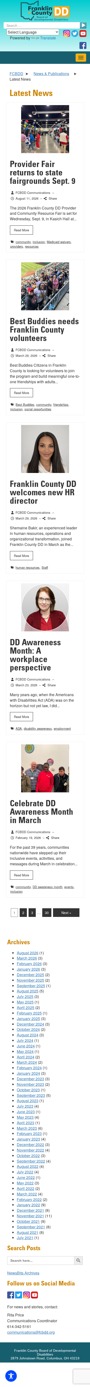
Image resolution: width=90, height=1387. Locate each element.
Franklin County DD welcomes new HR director (43, 492)
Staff (45, 567)
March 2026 (27, 958)
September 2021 (31, 1227)
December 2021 (30, 1210)
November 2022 (30, 1150)
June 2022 (26, 1177)
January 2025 (28, 1018)
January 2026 (28, 969)
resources (32, 246)
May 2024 (25, 1051)
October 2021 (28, 1221)
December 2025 (30, 974)
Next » (66, 912)
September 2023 (31, 1095)
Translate (48, 38)
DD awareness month (47, 887)
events (69, 887)
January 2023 (28, 1139)
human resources (28, 567)
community (23, 241)
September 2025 (31, 985)
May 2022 (25, 1183)
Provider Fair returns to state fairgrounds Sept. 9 (42, 172)
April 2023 (25, 1122)
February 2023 (29, 1133)
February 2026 (29, 963)
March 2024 (27, 1062)
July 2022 (25, 1172)
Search (83, 25)
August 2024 (27, 1035)
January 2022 (28, 1205)
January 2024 (28, 1073)
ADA (19, 728)
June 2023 (26, 1111)
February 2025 (29, 1013)
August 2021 (27, 1232)
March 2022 (27, 1194)
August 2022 (27, 1166)
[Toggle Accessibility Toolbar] (11, 1376)
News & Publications (51, 73)
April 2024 (25, 1057)
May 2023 (25, 1117)
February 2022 (29, 1199)
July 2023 (25, 1106)
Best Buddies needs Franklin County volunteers (44, 330)
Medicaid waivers (59, 241)
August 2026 (27, 953)
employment (62, 728)
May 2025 (25, 1002)
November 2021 (30, 1216)
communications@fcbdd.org (31, 1332)
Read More (21, 230)
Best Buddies (25, 404)
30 (47, 912)
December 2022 (30, 1144)
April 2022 (25, 1188)
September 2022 (31, 1161)
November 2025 (30, 980)
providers (16, 246)
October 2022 (28, 1155)
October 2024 (28, 1029)
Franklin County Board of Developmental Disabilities (45, 10)
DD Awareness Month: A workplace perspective (35, 655)
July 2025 (25, 996)
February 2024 (29, 1067)
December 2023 (30, 1079)
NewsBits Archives (23, 1273)
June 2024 (26, 1046)
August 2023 (27, 1100)
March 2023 (27, 1128)
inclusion (39, 241)
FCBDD (16, 73)
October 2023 (28, 1090)
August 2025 (27, 991)
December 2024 (30, 1024)
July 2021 (25, 1237)
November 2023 (30, 1084)
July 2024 (25, 1040)
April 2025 (25, 1007)
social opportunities (37, 409)
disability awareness (38, 728)
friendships (60, 404)
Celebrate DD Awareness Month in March (41, 812)
